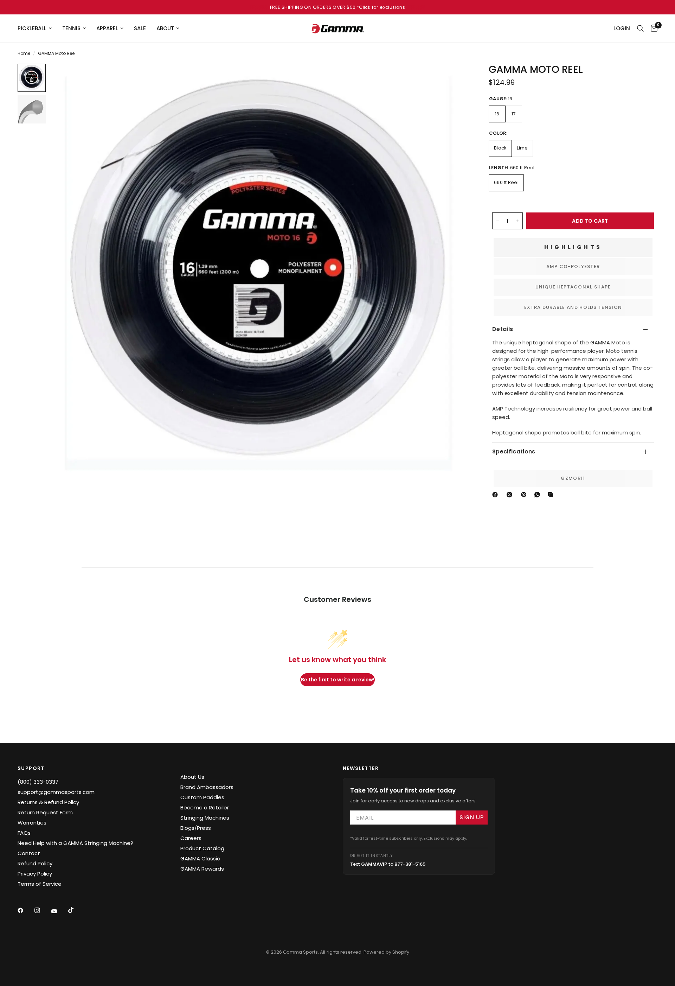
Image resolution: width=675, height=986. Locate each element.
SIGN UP (471, 817)
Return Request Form (45, 812)
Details (502, 329)
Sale (140, 28)
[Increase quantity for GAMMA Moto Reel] (517, 221)
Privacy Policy (35, 873)
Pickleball (32, 28)
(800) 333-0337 (38, 781)
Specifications (513, 451)
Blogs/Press (195, 828)
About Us (192, 777)
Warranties (32, 822)
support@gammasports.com (56, 792)
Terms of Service (40, 884)
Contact (29, 853)
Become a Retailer (204, 807)
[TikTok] (76, 910)
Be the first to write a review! (337, 679)
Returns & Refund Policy (48, 802)
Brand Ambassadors (206, 787)
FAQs (24, 832)
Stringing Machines (204, 817)
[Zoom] (452, 78)
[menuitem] (37, 28)
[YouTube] (59, 911)
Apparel (107, 28)
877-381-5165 (409, 864)
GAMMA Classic (200, 858)
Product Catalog (202, 848)
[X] (511, 494)
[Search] (640, 28)
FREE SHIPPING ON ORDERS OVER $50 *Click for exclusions (337, 7)
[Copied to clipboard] (552, 494)
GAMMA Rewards (202, 868)
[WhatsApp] (538, 494)
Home (24, 53)
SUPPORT (31, 768)
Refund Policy (35, 863)
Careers (190, 838)
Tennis (71, 28)
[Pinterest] (525, 494)
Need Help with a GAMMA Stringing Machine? (75, 843)
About (165, 28)
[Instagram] (42, 910)
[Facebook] (496, 494)
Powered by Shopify (386, 952)
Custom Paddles (202, 797)
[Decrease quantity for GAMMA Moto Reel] (498, 221)
